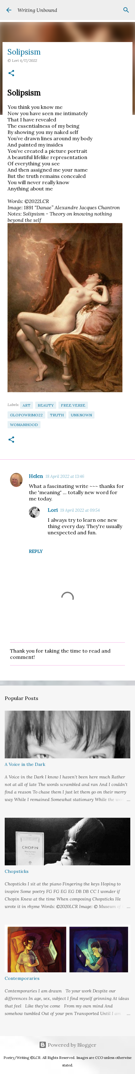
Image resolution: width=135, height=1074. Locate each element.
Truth (57, 415)
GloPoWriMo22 (26, 415)
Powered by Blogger (71, 1045)
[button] (11, 73)
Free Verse (73, 405)
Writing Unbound (37, 10)
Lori (53, 510)
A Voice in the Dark (25, 764)
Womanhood (24, 424)
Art (26, 405)
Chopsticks (17, 871)
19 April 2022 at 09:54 (80, 510)
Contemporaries (22, 978)
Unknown (81, 415)
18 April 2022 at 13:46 (65, 476)
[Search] (126, 10)
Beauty (46, 405)
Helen (36, 476)
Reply (36, 551)
